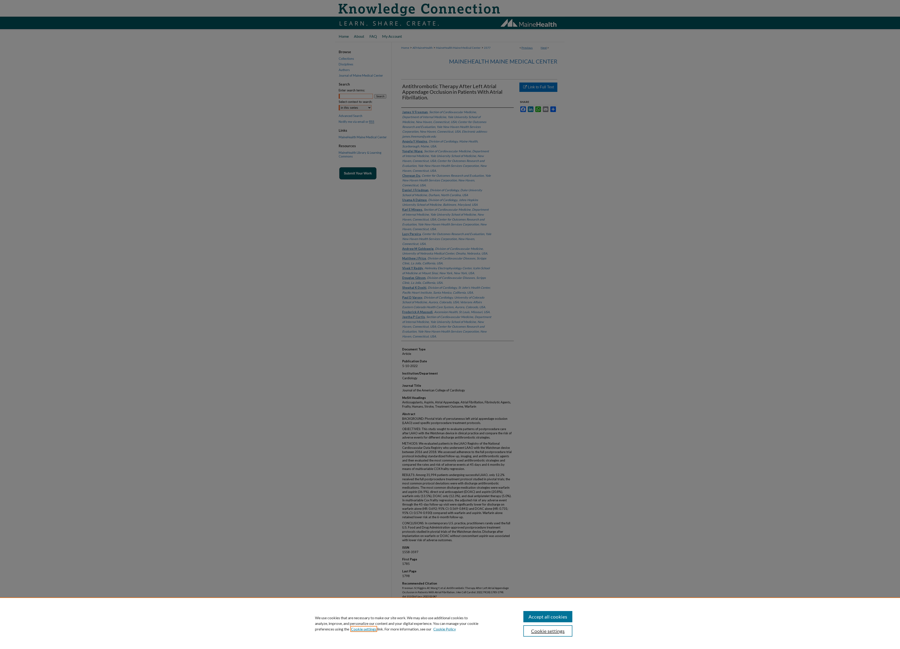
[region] (450, 623)
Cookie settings (363, 629)
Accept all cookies (548, 616)
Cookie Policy (444, 629)
